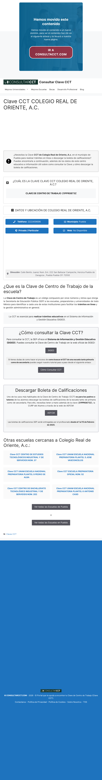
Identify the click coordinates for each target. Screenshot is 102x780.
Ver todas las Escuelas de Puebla (51, 507)
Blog (82, 89)
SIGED (51, 350)
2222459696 (34, 221)
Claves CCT (11, 534)
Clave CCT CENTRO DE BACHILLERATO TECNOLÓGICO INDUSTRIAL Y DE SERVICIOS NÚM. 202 (26, 491)
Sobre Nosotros (74, 702)
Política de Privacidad (37, 702)
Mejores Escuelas (39, 89)
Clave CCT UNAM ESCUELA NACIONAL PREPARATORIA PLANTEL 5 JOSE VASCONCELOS (75, 457)
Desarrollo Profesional (67, 89)
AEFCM (51, 413)
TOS (85, 702)
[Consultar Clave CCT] (20, 82)
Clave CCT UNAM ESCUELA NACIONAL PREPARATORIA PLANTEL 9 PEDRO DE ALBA (27, 474)
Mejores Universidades (15, 89)
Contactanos (20, 702)
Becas (52, 89)
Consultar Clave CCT (55, 82)
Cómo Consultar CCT (51, 370)
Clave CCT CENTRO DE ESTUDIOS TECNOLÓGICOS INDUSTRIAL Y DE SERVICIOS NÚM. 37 (27, 457)
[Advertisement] (51, 132)
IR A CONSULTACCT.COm (51, 52)
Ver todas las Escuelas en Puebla (51, 522)
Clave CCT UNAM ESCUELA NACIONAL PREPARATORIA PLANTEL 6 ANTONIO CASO (75, 491)
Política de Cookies (57, 702)
